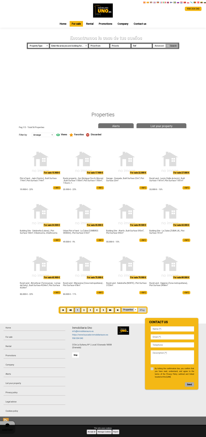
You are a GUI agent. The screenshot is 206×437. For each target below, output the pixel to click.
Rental (89, 23)
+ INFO (57, 188)
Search (173, 46)
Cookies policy (12, 411)
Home (63, 23)
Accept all (91, 432)
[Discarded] (93, 135)
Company (123, 23)
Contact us (140, 23)
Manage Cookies (104, 432)
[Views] (61, 135)
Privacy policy (12, 392)
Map (75, 355)
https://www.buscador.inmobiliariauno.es (90, 335)
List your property (161, 126)
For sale (76, 23)
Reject (115, 432)
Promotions (105, 23)
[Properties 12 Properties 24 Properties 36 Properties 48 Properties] (129, 310)
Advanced (159, 46)
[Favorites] (76, 135)
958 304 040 (77, 338)
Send (189, 384)
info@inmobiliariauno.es (83, 331)
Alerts (116, 126)
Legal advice (11, 402)
